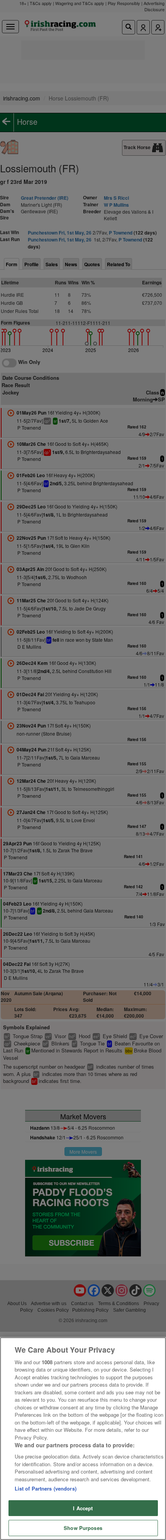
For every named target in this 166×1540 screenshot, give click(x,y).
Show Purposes (83, 1528)
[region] (83, 1438)
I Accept (83, 1508)
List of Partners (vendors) (45, 1488)
